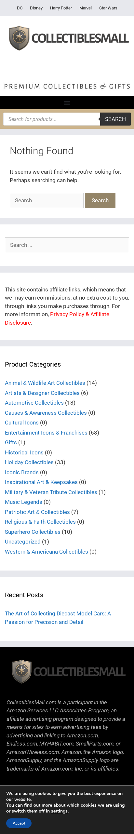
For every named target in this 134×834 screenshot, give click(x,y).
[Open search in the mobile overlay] (67, 119)
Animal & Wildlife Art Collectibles (45, 383)
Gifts (11, 442)
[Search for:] (47, 200)
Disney (36, 8)
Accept (19, 823)
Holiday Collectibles (29, 462)
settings (59, 811)
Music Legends (23, 502)
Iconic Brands (22, 472)
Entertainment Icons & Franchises (46, 432)
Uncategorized (23, 541)
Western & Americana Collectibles (46, 551)
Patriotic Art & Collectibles (37, 512)
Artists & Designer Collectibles (42, 393)
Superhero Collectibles (32, 532)
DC (19, 8)
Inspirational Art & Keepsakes (41, 482)
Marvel (85, 8)
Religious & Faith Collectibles (40, 521)
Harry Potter (61, 8)
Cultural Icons (22, 422)
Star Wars (108, 8)
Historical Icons (24, 452)
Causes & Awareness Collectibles (46, 413)
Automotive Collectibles (34, 402)
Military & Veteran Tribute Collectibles (51, 492)
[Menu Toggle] (67, 103)
